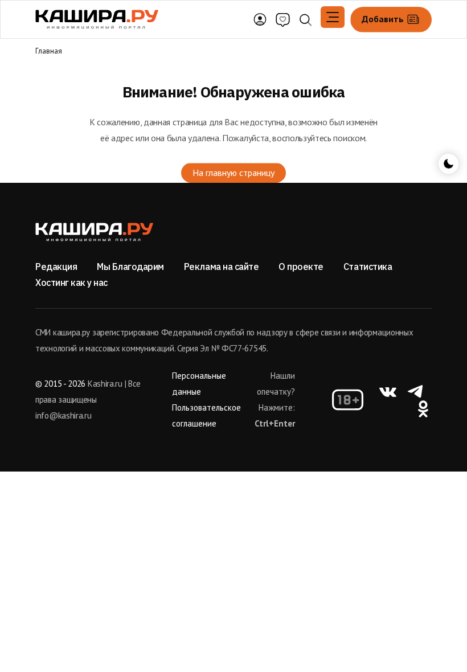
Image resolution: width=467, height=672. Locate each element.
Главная (48, 51)
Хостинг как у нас (71, 282)
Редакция (56, 266)
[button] (333, 17)
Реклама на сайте (221, 266)
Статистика (367, 266)
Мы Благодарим (130, 266)
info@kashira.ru (63, 415)
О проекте (300, 266)
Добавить (384, 18)
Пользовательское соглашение (206, 415)
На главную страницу (233, 172)
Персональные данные (199, 383)
